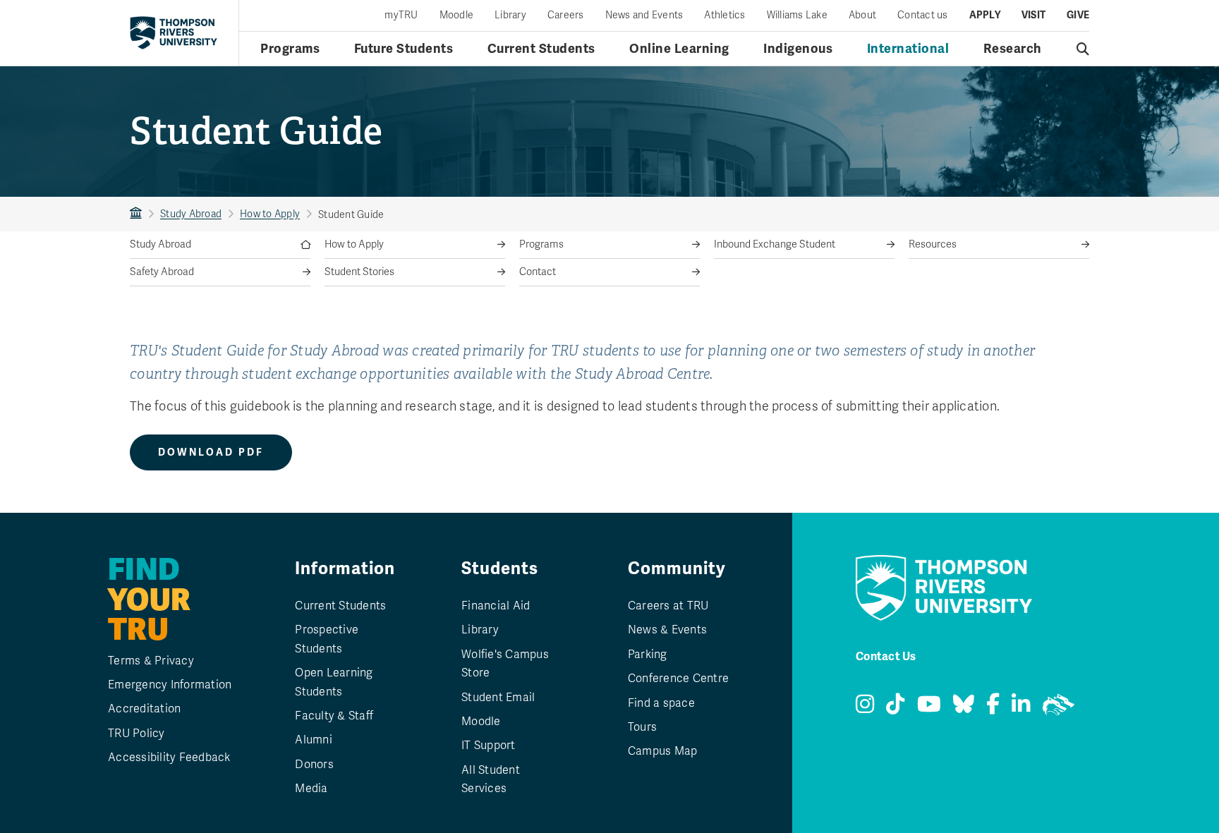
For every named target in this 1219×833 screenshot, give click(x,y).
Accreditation (144, 709)
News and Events (644, 15)
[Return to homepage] (173, 32)
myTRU (401, 15)
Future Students (404, 48)
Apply (984, 15)
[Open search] (1083, 49)
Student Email (498, 698)
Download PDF (211, 452)
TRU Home (136, 214)
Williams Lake (797, 15)
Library (510, 15)
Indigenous (797, 48)
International (908, 48)
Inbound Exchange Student (774, 244)
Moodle (456, 15)
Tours (642, 727)
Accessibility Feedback (169, 757)
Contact (537, 272)
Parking (647, 654)
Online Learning (679, 48)
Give (1078, 15)
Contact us (922, 15)
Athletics (724, 15)
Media (311, 789)
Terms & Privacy (151, 661)
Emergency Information (169, 685)
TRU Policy (136, 733)
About (862, 15)
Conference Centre (678, 678)
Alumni (313, 740)
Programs (290, 48)
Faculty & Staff (334, 716)
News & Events (667, 630)
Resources (933, 244)
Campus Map (663, 751)
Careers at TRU (668, 606)
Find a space (661, 703)
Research (1012, 48)
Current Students (541, 48)
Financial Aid (495, 606)
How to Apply (270, 214)
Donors (314, 765)
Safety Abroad (162, 272)
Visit (1033, 15)
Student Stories (359, 272)
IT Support (488, 745)
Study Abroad (191, 214)
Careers (565, 15)
